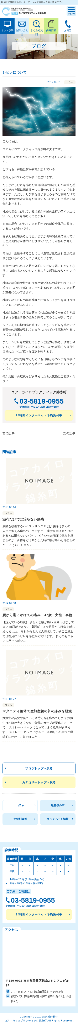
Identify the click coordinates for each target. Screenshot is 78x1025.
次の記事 (69, 433)
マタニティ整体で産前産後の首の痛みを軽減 (37, 711)
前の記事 (8, 433)
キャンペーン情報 (58, 818)
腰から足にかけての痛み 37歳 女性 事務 (37, 615)
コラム (20, 805)
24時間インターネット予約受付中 (39, 415)
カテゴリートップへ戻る (39, 782)
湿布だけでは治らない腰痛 (23, 519)
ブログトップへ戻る (39, 768)
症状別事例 (20, 818)
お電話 (68, 30)
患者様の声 (57, 805)
